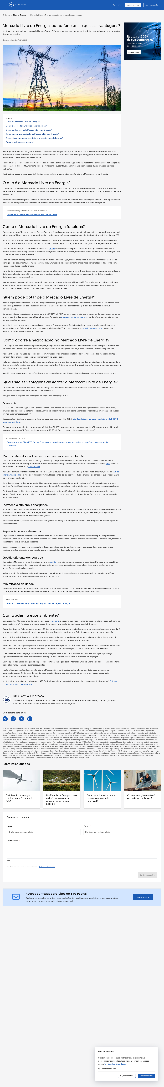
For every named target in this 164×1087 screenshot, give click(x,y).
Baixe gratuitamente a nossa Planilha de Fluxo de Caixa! (32, 214)
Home (7, 15)
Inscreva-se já (142, 897)
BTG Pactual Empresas (28, 696)
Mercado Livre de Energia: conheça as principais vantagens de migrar (39, 603)
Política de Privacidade (47, 867)
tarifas (52, 248)
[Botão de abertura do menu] (5, 5)
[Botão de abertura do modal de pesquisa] (114, 5)
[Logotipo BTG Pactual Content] (17, 6)
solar (108, 463)
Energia (23, 15)
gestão (53, 562)
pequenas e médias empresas (75, 317)
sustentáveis (34, 466)
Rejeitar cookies (127, 1076)
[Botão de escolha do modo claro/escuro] (119, 5)
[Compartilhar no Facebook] (29, 718)
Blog (15, 15)
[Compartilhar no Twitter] (21, 718)
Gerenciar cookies (108, 1069)
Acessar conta (133, 5)
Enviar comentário (147, 875)
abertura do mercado (92, 328)
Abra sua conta (152, 5)
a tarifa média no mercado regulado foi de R (92, 419)
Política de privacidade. (115, 1064)
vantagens (54, 621)
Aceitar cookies (146, 1076)
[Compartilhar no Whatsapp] (13, 718)
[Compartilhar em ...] (5, 718)
